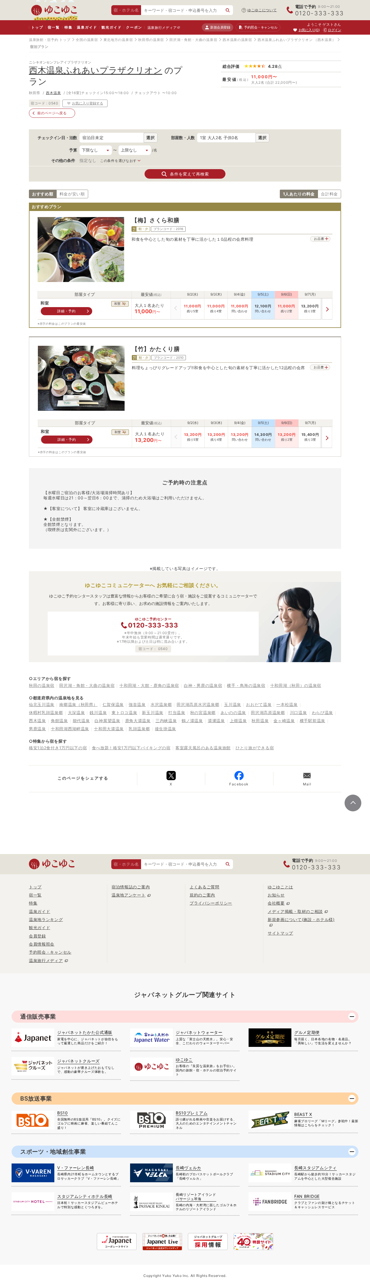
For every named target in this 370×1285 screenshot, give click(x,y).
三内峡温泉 (166, 720)
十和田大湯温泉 (109, 728)
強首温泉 (137, 704)
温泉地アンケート (129, 894)
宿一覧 (54, 27)
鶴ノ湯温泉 (192, 720)
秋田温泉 (260, 720)
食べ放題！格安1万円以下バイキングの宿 (131, 747)
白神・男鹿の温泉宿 (203, 685)
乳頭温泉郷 (139, 728)
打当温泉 (176, 712)
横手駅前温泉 (312, 720)
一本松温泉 (287, 704)
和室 (44, 303)
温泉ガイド (87, 27)
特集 (68, 27)
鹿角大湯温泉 (138, 720)
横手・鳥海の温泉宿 (246, 685)
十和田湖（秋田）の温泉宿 (295, 685)
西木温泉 (53, 93)
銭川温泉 (98, 712)
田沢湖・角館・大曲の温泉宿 (193, 40)
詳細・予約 (66, 311)
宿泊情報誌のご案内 (131, 886)
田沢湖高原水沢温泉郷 (198, 704)
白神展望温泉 (107, 720)
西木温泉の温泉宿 (237, 40)
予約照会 (260, 27)
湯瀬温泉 (216, 720)
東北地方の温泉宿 (118, 40)
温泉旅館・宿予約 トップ (49, 40)
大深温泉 (76, 712)
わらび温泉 (322, 712)
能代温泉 (81, 720)
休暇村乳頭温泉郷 (46, 712)
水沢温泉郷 (161, 704)
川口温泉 (298, 712)
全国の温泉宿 (87, 40)
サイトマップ (280, 933)
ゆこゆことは (280, 886)
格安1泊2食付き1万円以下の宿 (58, 747)
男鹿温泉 (37, 728)
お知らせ (276, 894)
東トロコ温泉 (124, 712)
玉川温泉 (232, 704)
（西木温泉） (325, 40)
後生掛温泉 (165, 728)
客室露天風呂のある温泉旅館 (203, 747)
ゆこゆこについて (262, 10)
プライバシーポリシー (211, 903)
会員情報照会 (41, 944)
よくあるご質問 (204, 886)
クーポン (134, 27)
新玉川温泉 (152, 712)
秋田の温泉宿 (41, 685)
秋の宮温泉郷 (203, 712)
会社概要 (276, 903)
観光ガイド (111, 27)
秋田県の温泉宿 (151, 40)
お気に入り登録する (87, 103)
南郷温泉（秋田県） (78, 704)
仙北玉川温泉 (41, 704)
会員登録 (37, 935)
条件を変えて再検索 (189, 173)
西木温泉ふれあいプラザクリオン (285, 40)
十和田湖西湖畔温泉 (70, 728)
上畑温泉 (238, 720)
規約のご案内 (202, 894)
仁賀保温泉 (113, 704)
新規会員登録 (220, 27)
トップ (37, 27)
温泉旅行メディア (162, 27)
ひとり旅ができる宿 (255, 747)
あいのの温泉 (233, 712)
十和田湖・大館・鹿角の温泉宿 (149, 685)
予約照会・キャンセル (50, 952)
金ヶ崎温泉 (284, 720)
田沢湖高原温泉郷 (268, 712)
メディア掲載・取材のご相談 (295, 911)
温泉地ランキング (46, 919)
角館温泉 (59, 720)
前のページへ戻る (52, 113)
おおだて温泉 (258, 704)
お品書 (319, 239)
